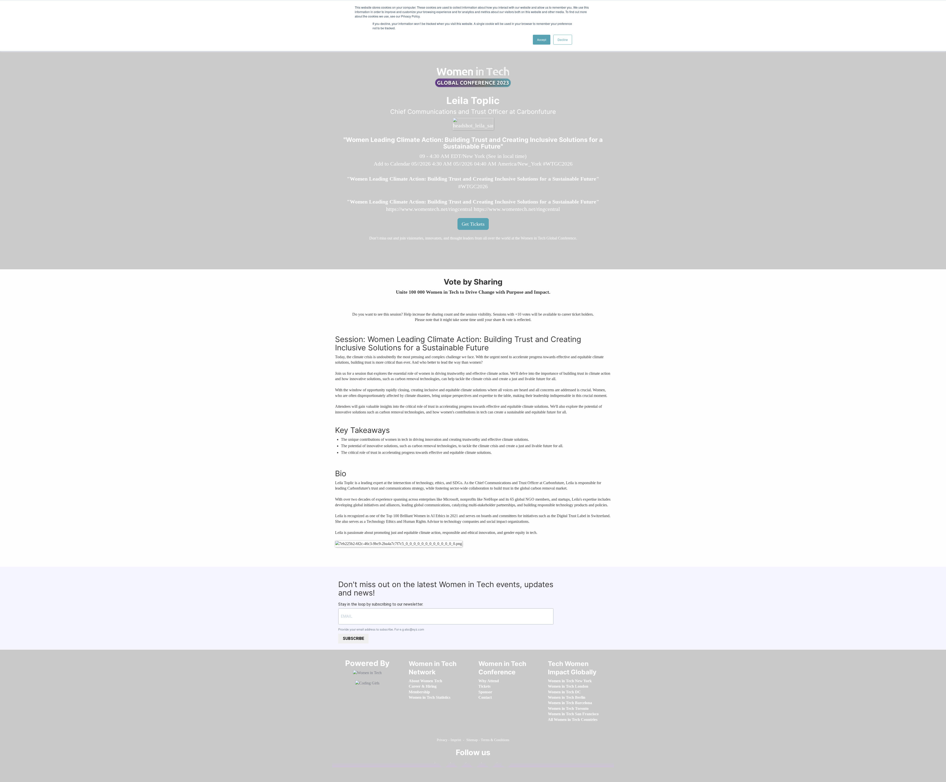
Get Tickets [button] (473, 224)
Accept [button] (541, 39)
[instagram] (472, 763)
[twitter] (488, 763)
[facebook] (441, 763)
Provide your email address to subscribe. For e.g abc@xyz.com (381, 629)
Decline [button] (562, 39)
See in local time (506, 156)
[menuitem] (425, 681)
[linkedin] (457, 763)
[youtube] (503, 763)
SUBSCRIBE (353, 638)
